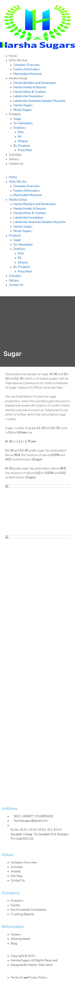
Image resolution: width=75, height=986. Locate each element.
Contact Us (16, 164)
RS (19, 137)
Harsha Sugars (22, 105)
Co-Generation (23, 123)
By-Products (21, 146)
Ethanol (23, 141)
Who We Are (18, 60)
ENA (21, 132)
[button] (37, 172)
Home (13, 56)
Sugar (17, 119)
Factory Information (26, 69)
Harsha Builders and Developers (34, 83)
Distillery (19, 128)
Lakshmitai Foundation (28, 96)
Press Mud (25, 150)
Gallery (14, 159)
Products (15, 114)
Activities (15, 155)
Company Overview (26, 65)
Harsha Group (18, 78)
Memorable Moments (27, 74)
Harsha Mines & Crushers (29, 92)
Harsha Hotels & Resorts (29, 87)
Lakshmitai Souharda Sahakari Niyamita (39, 101)
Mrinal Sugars (22, 110)
